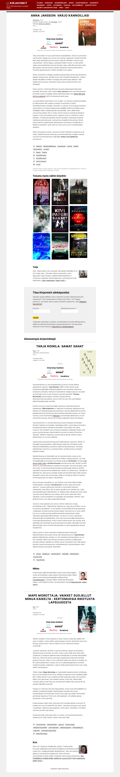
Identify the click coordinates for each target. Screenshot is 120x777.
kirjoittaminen (56, 554)
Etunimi (36, 308)
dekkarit (39, 146)
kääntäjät (65, 554)
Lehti (67, 7)
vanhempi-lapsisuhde (48, 731)
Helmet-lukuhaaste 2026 (47, 7)
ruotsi (38, 164)
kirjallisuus (46, 554)
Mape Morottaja (41, 734)
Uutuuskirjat (77, 5)
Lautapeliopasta (39, 580)
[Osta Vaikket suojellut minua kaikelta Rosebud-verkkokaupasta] (60, 627)
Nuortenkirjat (82, 3)
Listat (49, 5)
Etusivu (40, 3)
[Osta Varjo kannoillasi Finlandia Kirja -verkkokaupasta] (49, 44)
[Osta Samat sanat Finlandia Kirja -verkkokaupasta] (50, 373)
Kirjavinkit (18, 3)
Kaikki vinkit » (61, 280)
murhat (69, 146)
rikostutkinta (37, 149)
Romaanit (49, 3)
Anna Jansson (41, 161)
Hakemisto (94, 3)
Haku (61, 7)
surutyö (46, 149)
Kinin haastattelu (78, 758)
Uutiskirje (57, 5)
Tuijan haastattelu (48, 280)
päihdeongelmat (65, 728)
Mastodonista (76, 582)
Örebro (44, 152)
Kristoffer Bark (41, 155)
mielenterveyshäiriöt (40, 728)
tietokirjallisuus (78, 728)
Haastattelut (91, 5)
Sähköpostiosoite (69, 308)
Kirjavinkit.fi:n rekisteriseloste (63, 327)
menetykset (62, 146)
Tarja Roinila (40, 560)
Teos (34, 351)
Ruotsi (38, 152)
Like (34, 607)
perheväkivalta (54, 728)
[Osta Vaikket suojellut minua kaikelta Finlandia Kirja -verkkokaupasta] (49, 627)
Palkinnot (41, 5)
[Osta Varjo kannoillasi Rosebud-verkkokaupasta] (60, 44)
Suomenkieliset (61, 3)
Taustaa (67, 5)
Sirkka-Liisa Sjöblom (44, 24)
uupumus (36, 731)
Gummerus (36, 20)
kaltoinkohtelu (52, 725)
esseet (38, 554)
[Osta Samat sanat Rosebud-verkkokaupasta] (61, 373)
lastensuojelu (70, 725)
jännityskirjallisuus (49, 146)
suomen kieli (37, 557)
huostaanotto (41, 725)
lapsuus (61, 725)
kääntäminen (74, 554)
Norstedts (54, 22)
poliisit (76, 146)
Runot (71, 3)
